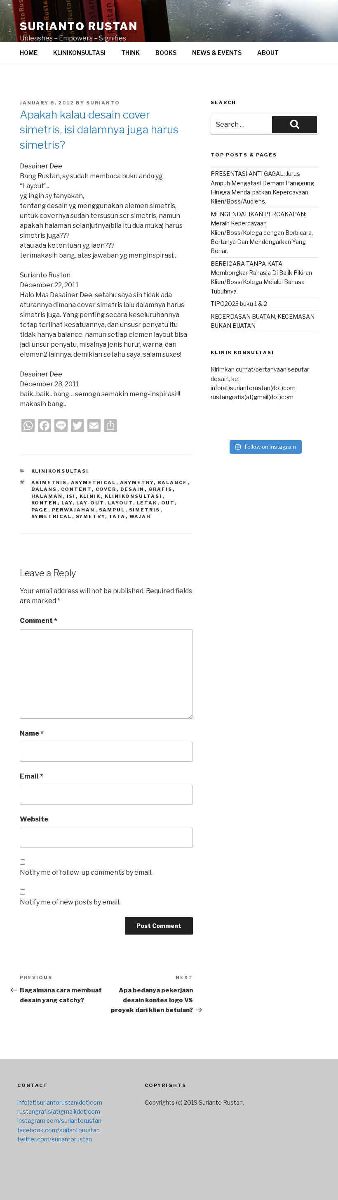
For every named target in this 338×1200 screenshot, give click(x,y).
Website (34, 819)
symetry (90, 516)
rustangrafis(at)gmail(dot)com (252, 396)
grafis (160, 489)
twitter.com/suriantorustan (54, 1139)
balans (44, 489)
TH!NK (130, 52)
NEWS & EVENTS (217, 52)
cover (106, 489)
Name (32, 733)
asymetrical (93, 482)
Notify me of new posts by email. (70, 902)
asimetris (49, 482)
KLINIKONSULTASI (79, 52)
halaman (47, 496)
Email (31, 776)
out (168, 503)
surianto (103, 103)
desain (132, 489)
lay (67, 503)
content (76, 489)
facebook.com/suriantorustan (58, 1130)
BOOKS (165, 52)
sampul (112, 510)
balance (172, 482)
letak (147, 503)
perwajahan (73, 510)
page (39, 510)
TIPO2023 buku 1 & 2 (239, 303)
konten (44, 503)
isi (71, 496)
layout (120, 503)
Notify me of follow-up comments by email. (86, 872)
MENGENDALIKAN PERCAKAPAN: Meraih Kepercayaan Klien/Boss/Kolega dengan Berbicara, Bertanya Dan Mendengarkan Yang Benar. (262, 233)
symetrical (51, 516)
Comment (38, 621)
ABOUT (268, 52)
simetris (144, 510)
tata (117, 516)
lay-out (90, 503)
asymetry (137, 482)
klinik (90, 496)
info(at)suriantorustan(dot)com (253, 387)
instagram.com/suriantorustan (59, 1120)
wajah (140, 516)
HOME (29, 52)
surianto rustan (79, 26)
